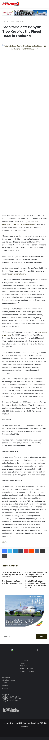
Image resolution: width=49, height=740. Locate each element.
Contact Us (24, 660)
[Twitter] (10, 551)
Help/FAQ (5, 685)
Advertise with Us (8, 680)
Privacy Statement (27, 671)
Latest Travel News (17, 21)
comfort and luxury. (18, 274)
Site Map (5, 688)
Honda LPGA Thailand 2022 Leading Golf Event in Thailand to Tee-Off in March (35, 584)
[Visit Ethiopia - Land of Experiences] (11, 4)
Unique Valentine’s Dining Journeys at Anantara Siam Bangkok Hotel (36, 574)
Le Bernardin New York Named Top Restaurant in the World (12, 574)
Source (5, 542)
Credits (4, 683)
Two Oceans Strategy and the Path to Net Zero (12, 582)
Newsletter (6, 677)
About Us (23, 666)
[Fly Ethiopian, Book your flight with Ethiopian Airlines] (24, 13)
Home (6, 21)
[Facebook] (4, 551)
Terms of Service (26, 668)
